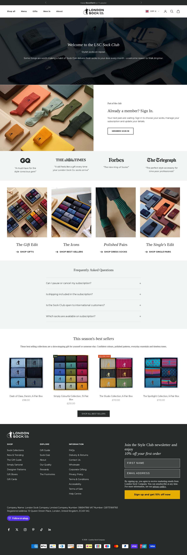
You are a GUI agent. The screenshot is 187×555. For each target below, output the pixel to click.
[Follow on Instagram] (25, 529)
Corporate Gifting (77, 469)
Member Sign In (120, 131)
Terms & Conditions (79, 479)
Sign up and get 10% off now (152, 494)
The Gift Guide (14, 460)
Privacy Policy (76, 474)
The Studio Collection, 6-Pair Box (116, 396)
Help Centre (75, 493)
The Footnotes (47, 474)
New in (46, 11)
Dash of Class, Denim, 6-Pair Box (26, 396)
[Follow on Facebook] (9, 529)
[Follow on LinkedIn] (49, 529)
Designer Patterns (16, 469)
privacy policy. (159, 486)
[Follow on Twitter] (17, 529)
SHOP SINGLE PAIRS (160, 251)
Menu (24, 11)
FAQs (72, 450)
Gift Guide (45, 450)
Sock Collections (15, 450)
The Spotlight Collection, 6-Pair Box (161, 396)
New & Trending (15, 455)
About (59, 11)
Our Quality (45, 464)
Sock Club (45, 455)
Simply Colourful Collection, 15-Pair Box (71, 398)
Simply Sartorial (15, 464)
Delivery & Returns (78, 455)
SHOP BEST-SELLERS (71, 251)
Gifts (35, 11)
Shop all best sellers (93, 413)
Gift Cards (12, 479)
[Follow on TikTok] (41, 529)
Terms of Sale (76, 489)
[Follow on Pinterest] (33, 529)
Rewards (44, 469)
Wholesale (74, 464)
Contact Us (74, 460)
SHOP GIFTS (27, 251)
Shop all (11, 11)
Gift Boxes (12, 474)
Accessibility (75, 484)
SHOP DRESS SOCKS (115, 251)
